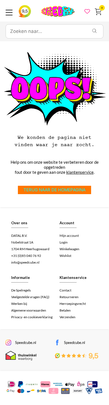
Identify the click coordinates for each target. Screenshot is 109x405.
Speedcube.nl (25, 342)
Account (67, 223)
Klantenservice (73, 277)
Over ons (19, 223)
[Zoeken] (94, 31)
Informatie (20, 277)
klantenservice (80, 172)
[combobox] (46, 31)
